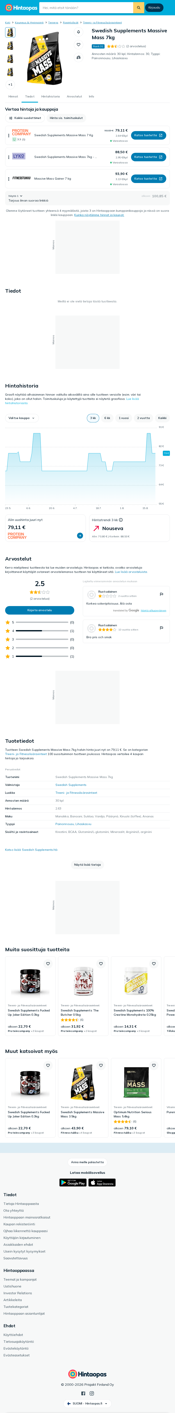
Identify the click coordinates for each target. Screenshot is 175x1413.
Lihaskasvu (83, 824)
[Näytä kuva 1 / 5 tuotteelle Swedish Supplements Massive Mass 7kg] (10, 32)
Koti (7, 22)
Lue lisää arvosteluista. (131, 572)
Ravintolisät (70, 22)
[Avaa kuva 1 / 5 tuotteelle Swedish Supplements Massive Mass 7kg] (44, 58)
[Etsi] (138, 7)
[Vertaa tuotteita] (78, 57)
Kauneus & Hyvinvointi (29, 22)
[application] (87, 468)
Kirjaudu (154, 7)
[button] (10, 84)
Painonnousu (64, 824)
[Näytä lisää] (8, 135)
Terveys (53, 22)
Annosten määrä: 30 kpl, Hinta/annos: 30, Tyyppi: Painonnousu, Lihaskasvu (126, 56)
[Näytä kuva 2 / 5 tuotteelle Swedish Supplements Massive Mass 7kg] (10, 45)
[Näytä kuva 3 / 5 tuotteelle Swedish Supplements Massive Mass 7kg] (10, 59)
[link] (126, 601)
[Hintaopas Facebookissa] (83, 1393)
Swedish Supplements (71, 785)
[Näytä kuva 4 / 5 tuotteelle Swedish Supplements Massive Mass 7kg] (10, 72)
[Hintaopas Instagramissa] (91, 1393)
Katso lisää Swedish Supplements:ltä (31, 850)
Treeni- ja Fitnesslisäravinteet (102, 22)
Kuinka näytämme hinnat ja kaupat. (99, 215)
